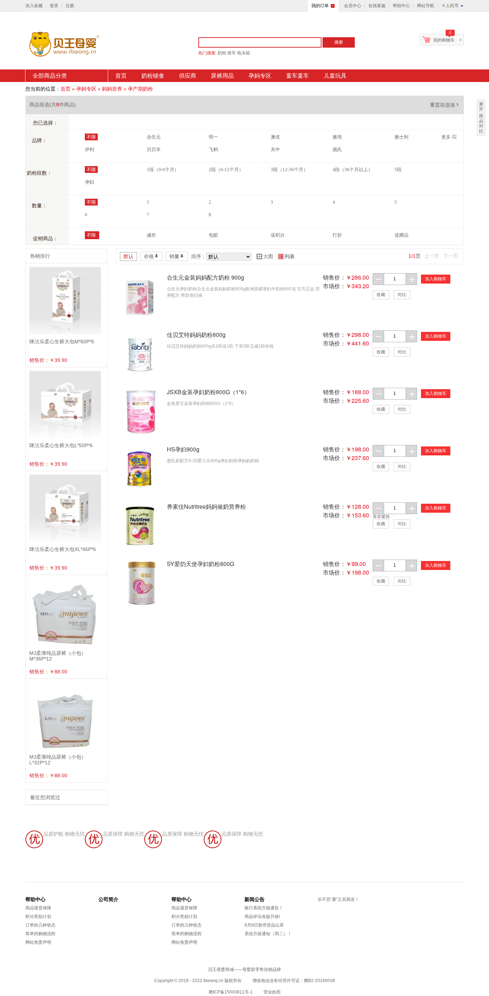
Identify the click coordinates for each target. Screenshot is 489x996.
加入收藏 (34, 5)
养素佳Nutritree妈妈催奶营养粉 (206, 506)
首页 (121, 76)
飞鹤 (213, 149)
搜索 (338, 42)
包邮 (213, 235)
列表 (286, 256)
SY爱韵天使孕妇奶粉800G (200, 564)
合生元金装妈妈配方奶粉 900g (205, 277)
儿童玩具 (335, 76)
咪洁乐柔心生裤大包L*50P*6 (61, 445)
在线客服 (377, 5)
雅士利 (401, 137)
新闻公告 (255, 899)
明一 (213, 137)
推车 (231, 52)
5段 (398, 169)
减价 (151, 235)
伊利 (89, 149)
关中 (275, 149)
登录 (54, 5)
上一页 (431, 256)
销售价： (334, 277)
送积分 (278, 235)
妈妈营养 (112, 89)
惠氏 (337, 149)
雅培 (337, 137)
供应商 (187, 76)
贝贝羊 (154, 149)
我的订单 (320, 5)
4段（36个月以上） (353, 169)
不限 (91, 137)
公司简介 (108, 899)
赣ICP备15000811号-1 (231, 992)
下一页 (450, 256)
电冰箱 (243, 52)
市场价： (334, 286)
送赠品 (401, 235)
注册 (70, 5)
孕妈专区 (259, 76)
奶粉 (222, 52)
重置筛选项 (445, 105)
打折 (337, 235)
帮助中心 (401, 5)
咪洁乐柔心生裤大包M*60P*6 (61, 341)
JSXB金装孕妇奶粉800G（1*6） (208, 392)
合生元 (154, 137)
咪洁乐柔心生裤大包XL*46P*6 (62, 549)
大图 (265, 256)
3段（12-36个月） (289, 169)
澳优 (275, 137)
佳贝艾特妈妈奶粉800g (196, 334)
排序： (198, 256)
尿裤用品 (222, 76)
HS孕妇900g (183, 449)
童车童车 (297, 76)
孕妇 (89, 182)
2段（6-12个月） (226, 169)
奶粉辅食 (152, 76)
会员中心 (352, 5)
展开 (481, 107)
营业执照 (272, 992)
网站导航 (425, 5)
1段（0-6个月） (163, 169)
